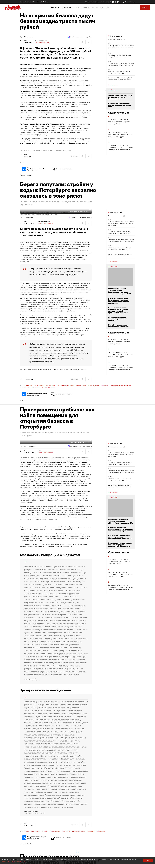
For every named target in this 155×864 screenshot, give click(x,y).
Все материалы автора (42, 42)
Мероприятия (84, 8)
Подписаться (92, 2)
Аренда (27, 831)
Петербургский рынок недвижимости (120, 386)
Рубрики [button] (54, 7)
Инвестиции (90, 831)
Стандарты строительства (65, 386)
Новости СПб (36, 388)
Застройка (105, 386)
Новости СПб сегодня (48, 388)
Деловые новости (81, 386)
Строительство (39, 386)
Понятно (148, 860)
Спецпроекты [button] (69, 7)
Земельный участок (93, 386)
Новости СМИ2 (25, 175)
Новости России (25, 388)
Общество (45, 831)
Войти (144, 7)
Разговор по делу (35, 831)
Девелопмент (28, 386)
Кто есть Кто (105, 8)
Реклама (94, 8)
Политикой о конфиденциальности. (14, 861)
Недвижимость (50, 386)
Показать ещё (112, 85)
